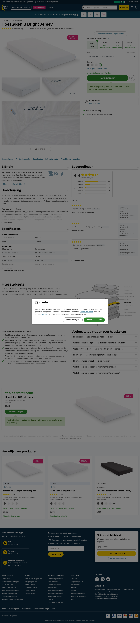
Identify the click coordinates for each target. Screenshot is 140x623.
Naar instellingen (72, 320)
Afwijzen (45, 314)
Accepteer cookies (94, 320)
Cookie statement (86, 312)
